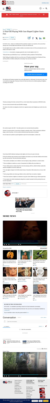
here (28, 312)
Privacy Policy (18, 382)
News (13, 183)
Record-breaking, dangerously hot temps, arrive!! (28, 15)
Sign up (45, 317)
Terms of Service (18, 380)
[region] (25, 333)
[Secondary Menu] (4, 8)
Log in (42, 317)
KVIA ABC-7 (6, 37)
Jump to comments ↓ (7, 187)
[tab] (6, 326)
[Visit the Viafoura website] (44, 348)
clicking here (7, 310)
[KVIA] (10, 8)
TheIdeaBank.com (6, 52)
